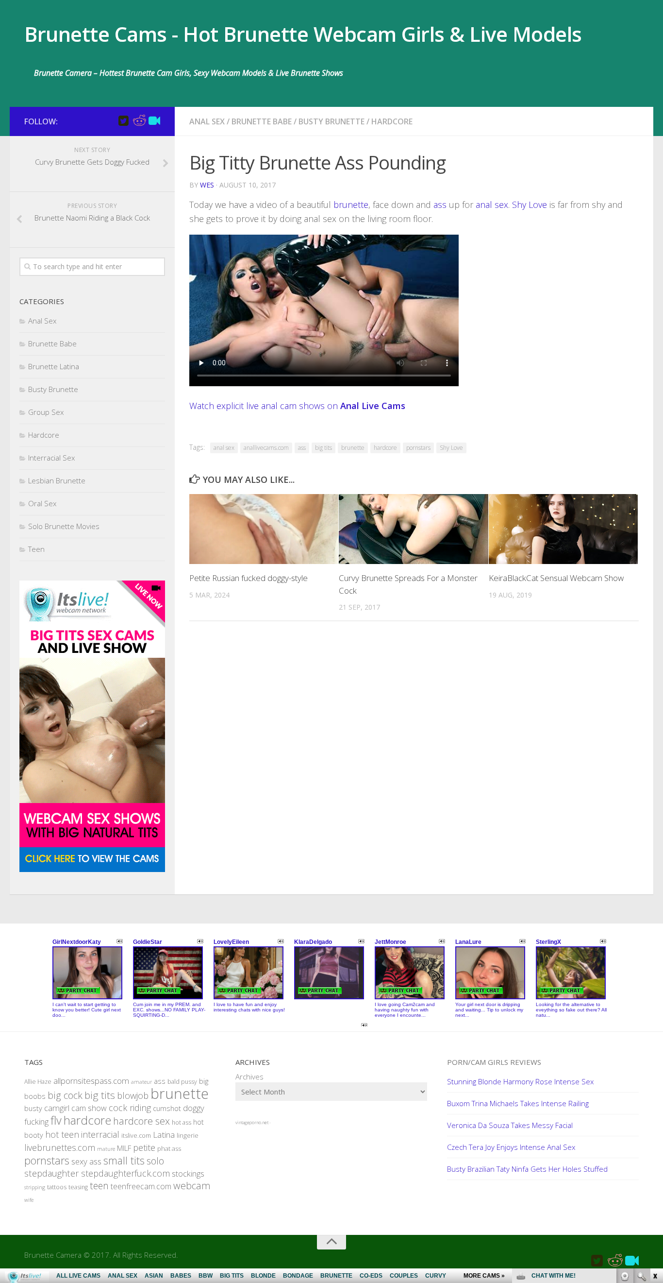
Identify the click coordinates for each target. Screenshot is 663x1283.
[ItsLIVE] (154, 121)
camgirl (56, 1107)
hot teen (62, 1134)
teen (99, 1185)
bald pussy (182, 1082)
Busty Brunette (331, 121)
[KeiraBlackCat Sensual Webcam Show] (563, 529)
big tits (323, 448)
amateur (141, 1081)
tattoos (56, 1187)
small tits (124, 1160)
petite (144, 1147)
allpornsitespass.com (91, 1080)
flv (56, 1120)
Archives (249, 1076)
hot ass (181, 1122)
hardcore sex (141, 1121)
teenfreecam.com (141, 1186)
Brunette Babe (262, 121)
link (654, 1131)
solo (155, 1160)
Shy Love (529, 204)
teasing (78, 1187)
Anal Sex (207, 121)
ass (440, 204)
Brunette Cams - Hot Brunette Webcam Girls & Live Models (303, 34)
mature (106, 1149)
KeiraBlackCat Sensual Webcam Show (556, 577)
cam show (89, 1108)
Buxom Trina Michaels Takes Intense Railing (518, 1103)
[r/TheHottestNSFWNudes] (139, 121)
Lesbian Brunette (56, 480)
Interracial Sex (51, 457)
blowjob (133, 1095)
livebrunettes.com (59, 1147)
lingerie (188, 1135)
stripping (34, 1187)
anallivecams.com (266, 448)
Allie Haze (37, 1082)
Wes (207, 184)
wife (28, 1200)
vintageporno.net (251, 1122)
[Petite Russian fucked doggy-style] (263, 529)
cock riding (130, 1107)
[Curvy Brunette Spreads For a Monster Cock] (413, 529)
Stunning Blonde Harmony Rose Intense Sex (520, 1081)
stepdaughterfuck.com (125, 1173)
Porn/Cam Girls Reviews (494, 1062)
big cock (65, 1095)
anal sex (492, 204)
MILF (124, 1148)
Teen (36, 549)
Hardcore (392, 121)
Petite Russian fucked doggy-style (248, 577)
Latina (164, 1134)
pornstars (418, 448)
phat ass (169, 1148)
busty (33, 1108)
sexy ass (86, 1161)
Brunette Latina (53, 366)
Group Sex (46, 412)
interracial (100, 1134)
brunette (350, 204)
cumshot (167, 1108)
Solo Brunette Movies (63, 526)
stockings (188, 1173)
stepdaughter (51, 1173)
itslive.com (136, 1135)
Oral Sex (42, 503)
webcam (192, 1185)
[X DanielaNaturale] (123, 121)
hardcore (385, 448)
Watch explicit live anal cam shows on (297, 405)
